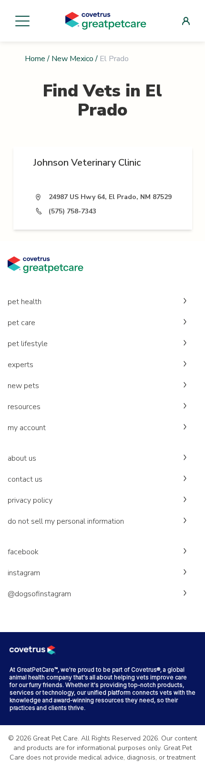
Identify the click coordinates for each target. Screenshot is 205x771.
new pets (23, 385)
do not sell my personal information (66, 521)
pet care (21, 322)
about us (22, 458)
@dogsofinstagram (39, 594)
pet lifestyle (28, 343)
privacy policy (30, 500)
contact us (25, 479)
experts (20, 364)
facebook (23, 552)
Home (35, 58)
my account (27, 427)
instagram (24, 573)
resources (24, 406)
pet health (24, 301)
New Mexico (72, 58)
